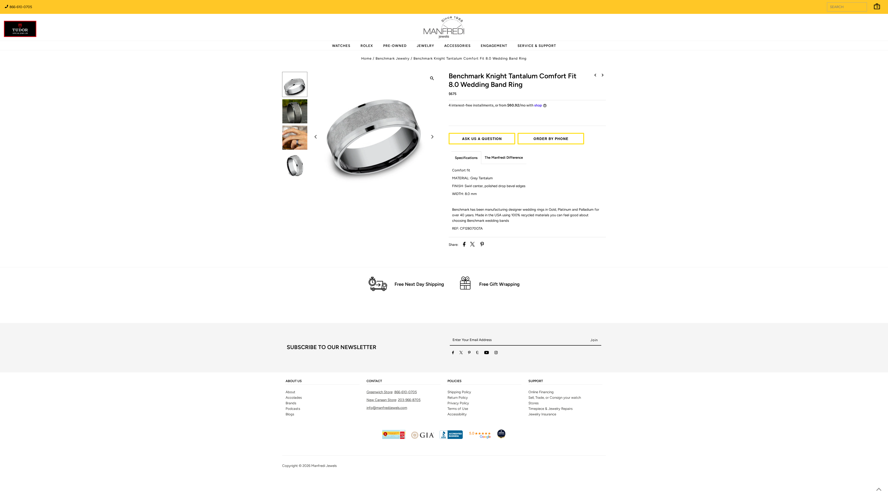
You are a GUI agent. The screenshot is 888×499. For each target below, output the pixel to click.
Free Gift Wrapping (499, 284)
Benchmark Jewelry (393, 58)
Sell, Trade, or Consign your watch (554, 398)
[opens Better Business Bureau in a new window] (451, 438)
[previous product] (595, 75)
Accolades (294, 398)
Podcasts (293, 409)
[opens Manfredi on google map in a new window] (480, 438)
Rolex (865, 24)
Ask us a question (482, 138)
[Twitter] (461, 353)
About (290, 392)
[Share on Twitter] (472, 245)
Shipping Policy (459, 392)
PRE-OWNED (395, 46)
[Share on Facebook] (464, 245)
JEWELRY (425, 46)
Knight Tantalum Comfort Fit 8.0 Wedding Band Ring (513, 80)
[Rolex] (865, 30)
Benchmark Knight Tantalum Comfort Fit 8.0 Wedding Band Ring (470, 58)
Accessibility (457, 414)
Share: (453, 245)
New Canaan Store (381, 400)
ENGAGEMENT (494, 46)
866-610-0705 (20, 7)
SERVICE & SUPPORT (537, 46)
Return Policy (457, 398)
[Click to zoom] (432, 79)
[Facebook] (453, 353)
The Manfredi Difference (504, 157)
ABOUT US (294, 381)
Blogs (290, 414)
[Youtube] (486, 353)
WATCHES (341, 46)
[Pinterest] (469, 353)
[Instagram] (496, 353)
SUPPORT (535, 381)
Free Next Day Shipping (419, 284)
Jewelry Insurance (542, 414)
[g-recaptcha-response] (444, 477)
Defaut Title (527, 114)
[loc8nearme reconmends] (501, 438)
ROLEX (367, 46)
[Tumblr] (477, 353)
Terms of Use (457, 409)
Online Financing (541, 392)
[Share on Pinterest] (482, 245)
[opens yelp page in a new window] (394, 438)
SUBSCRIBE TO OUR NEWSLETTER (331, 347)
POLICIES (454, 381)
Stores (533, 403)
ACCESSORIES (457, 46)
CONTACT (374, 381)
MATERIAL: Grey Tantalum (472, 178)
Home (366, 58)
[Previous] (316, 137)
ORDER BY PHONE (550, 138)
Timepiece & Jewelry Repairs (550, 409)
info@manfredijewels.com (387, 408)
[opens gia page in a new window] (422, 438)
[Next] (432, 137)
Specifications (466, 158)
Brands (291, 403)
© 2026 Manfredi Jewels (318, 466)
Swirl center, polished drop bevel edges (488, 186)
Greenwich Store (379, 392)
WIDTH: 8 (464, 194)
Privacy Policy (458, 403)
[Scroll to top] (878, 489)
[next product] (602, 75)
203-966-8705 (409, 400)
